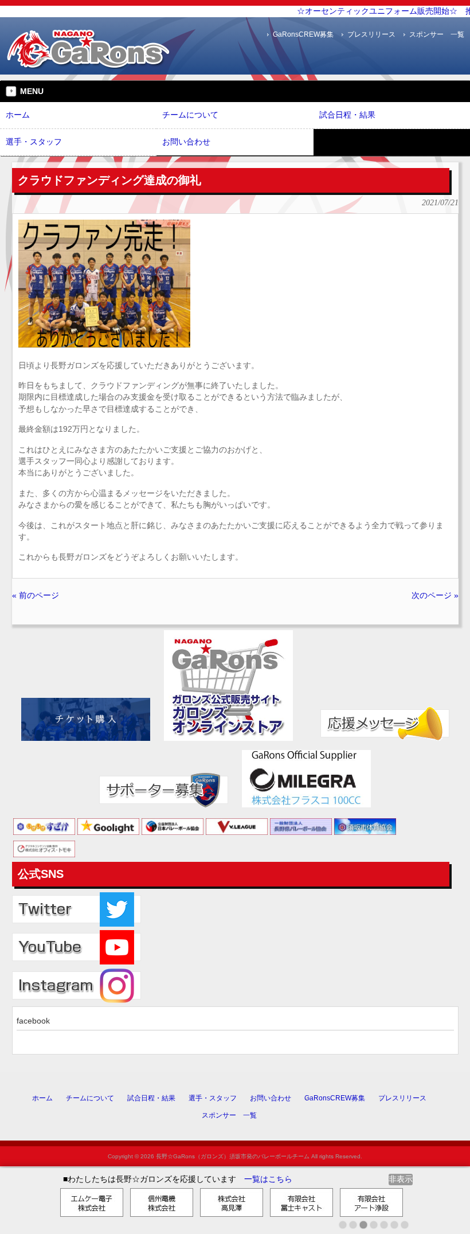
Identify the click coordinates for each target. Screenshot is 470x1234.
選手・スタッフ (213, 1098)
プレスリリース (371, 34)
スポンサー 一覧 (436, 34)
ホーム (42, 1098)
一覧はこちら (268, 1179)
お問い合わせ (270, 1098)
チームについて (90, 1098)
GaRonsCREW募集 (303, 34)
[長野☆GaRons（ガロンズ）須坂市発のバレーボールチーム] (89, 64)
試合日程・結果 (151, 1098)
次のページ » (435, 595)
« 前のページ (35, 595)
